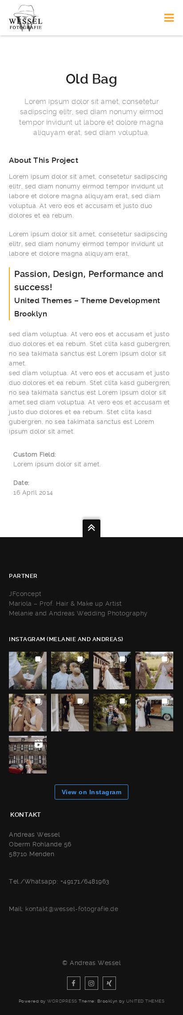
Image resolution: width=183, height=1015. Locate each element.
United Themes (145, 1001)
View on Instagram (92, 792)
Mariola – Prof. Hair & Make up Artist (65, 603)
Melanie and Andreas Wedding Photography (78, 613)
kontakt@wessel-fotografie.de (71, 908)
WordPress (62, 1001)
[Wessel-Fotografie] (25, 17)
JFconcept (25, 593)
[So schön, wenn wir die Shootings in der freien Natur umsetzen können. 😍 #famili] (28, 670)
